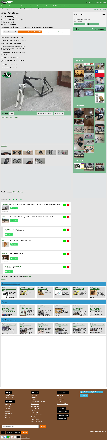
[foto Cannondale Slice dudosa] (79, 164)
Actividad (79, 21)
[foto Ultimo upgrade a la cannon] (79, 63)
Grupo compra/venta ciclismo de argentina (26, 307)
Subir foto (85, 392)
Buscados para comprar (11, 284)
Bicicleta (11, 401)
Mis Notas (79, 161)
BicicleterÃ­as (30, 6)
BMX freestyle (35, 406)
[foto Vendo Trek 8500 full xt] (100, 136)
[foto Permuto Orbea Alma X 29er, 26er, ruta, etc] (89, 164)
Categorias (60, 399)
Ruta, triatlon (35, 408)
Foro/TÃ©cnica (9, 395)
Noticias (7, 411)
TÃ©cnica (8, 404)
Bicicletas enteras (29, 9)
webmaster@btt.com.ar (99, 431)
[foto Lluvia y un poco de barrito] (100, 78)
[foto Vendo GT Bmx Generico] (100, 109)
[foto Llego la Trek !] (89, 73)
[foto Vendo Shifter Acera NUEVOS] (79, 134)
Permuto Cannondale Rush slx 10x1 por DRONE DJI (79, 308)
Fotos (9, 6)
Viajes (33, 399)
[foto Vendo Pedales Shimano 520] (89, 146)
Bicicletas (40, 6)
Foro (2, 6)
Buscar (59, 401)
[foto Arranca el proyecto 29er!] (89, 89)
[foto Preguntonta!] (79, 90)
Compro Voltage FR (78, 289)
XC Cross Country (41, 9)
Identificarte (27, 276)
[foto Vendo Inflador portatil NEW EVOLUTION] (89, 127)
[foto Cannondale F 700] (100, 63)
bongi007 (4, 216)
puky (3, 240)
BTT (2, 9)
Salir (25, 432)
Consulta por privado (10, 32)
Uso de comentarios (24, 438)
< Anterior (2, 145)
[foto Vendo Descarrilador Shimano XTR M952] (79, 119)
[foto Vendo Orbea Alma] (79, 151)
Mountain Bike (18, 9)
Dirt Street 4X (35, 404)
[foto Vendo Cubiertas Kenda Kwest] (100, 122)
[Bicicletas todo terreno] (18, 2)
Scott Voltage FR (42, 289)
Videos (48, 6)
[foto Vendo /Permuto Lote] (89, 140)
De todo (33, 410)
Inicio (10, 432)
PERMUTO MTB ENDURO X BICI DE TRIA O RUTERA (96, 308)
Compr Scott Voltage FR (27, 289)
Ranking (33, 417)
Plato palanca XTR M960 (62, 307)
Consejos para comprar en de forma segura (54, 32)
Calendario (8, 413)
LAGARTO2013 (6, 204)
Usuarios (67, 6)
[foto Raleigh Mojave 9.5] (79, 78)
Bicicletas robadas (9, 320)
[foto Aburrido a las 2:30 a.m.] (79, 71)
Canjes (4, 302)
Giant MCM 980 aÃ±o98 (9, 325)
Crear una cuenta (101, 2)
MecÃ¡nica (8, 406)
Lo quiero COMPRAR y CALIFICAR (30, 32)
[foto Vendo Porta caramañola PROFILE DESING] (100, 115)
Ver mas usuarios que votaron (9, 117)
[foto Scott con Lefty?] (79, 84)
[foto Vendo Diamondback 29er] (89, 134)
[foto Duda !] (100, 85)
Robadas (7, 408)
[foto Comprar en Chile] (100, 71)
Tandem (7, 415)
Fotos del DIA (35, 419)
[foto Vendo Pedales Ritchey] (89, 109)
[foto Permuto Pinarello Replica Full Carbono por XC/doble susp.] (100, 164)
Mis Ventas (80, 106)
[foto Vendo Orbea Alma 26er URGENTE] (100, 128)
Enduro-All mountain (37, 415)
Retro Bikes (34, 412)
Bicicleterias (63, 411)
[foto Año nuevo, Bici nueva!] (89, 81)
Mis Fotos (79, 60)
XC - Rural (34, 395)
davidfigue (4, 253)
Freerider (7, 417)
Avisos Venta (18, 6)
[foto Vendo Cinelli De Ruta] (79, 126)
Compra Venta (8, 9)
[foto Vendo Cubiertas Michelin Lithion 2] (79, 109)
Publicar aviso (97, 392)
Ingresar (89, 2)
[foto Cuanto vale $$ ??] (89, 66)
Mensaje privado (80, 24)
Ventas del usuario (93, 24)
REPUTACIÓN (99, 29)
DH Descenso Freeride (38, 401)
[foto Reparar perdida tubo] (89, 63)
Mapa (18, 432)
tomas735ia (7, 229)
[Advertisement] (31, 131)
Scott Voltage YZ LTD (61, 289)
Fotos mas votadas (36, 421)
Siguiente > (5, 145)
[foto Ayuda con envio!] (100, 93)
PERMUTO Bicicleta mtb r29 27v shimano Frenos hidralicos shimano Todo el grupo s (9, 309)
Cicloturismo (57, 6)
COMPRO (60, 395)
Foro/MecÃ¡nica (9, 397)
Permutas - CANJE (62, 404)
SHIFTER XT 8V (94, 289)
